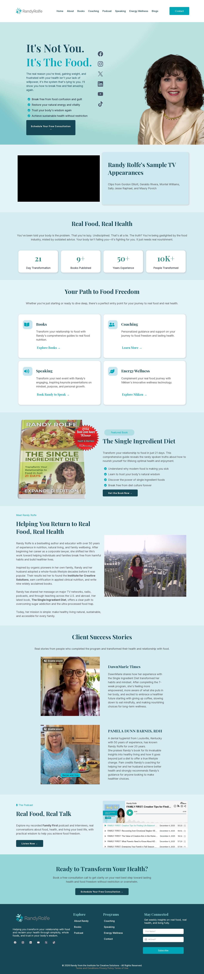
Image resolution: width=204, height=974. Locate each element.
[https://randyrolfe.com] (29, 11)
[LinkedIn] (100, 84)
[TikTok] (100, 104)
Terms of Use (121, 968)
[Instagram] (100, 64)
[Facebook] (100, 54)
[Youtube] (100, 94)
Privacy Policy (106, 968)
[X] (100, 74)
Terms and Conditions (87, 968)
